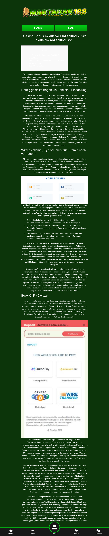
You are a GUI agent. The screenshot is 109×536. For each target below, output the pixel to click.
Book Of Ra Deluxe (37, 66)
